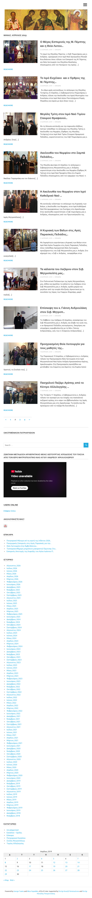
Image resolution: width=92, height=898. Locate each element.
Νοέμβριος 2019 (13, 783)
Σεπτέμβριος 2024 (14, 627)
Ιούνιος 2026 (12, 571)
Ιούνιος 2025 (12, 603)
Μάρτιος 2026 (12, 579)
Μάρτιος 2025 (12, 611)
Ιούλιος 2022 (12, 697)
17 (30, 866)
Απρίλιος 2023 (12, 673)
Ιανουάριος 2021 (13, 746)
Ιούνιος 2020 (12, 765)
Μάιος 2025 (11, 606)
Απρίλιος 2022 (12, 705)
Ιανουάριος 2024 (13, 649)
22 (6, 870)
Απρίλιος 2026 (12, 576)
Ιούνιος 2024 (12, 636)
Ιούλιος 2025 (12, 601)
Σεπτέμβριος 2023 (14, 660)
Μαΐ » (12, 880)
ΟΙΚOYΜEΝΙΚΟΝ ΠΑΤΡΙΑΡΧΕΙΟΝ (19, 433)
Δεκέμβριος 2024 (13, 619)
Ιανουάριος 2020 (13, 778)
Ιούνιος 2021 (12, 732)
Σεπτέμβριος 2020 (14, 757)
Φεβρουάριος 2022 (14, 711)
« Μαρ (6, 880)
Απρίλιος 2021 (12, 738)
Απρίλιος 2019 (12, 802)
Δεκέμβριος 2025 (13, 587)
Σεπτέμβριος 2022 (14, 692)
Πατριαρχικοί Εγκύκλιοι (16, 838)
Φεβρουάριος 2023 (14, 679)
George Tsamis (19, 891)
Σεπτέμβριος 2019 (14, 789)
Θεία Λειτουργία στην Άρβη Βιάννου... (22, 546)
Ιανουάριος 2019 (13, 810)
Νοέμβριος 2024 (13, 622)
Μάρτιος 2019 (12, 805)
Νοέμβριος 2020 (13, 751)
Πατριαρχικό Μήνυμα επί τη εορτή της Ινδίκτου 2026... (29, 541)
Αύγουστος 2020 (14, 759)
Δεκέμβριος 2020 (13, 748)
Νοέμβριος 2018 (13, 816)
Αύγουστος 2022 (14, 695)
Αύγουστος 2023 (14, 662)
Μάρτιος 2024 (12, 644)
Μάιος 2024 (11, 638)
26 (54, 870)
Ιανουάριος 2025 (13, 617)
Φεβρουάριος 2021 (14, 743)
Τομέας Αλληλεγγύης (15, 843)
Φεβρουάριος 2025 (14, 614)
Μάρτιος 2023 (12, 676)
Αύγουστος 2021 (14, 727)
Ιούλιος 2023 (12, 665)
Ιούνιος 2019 (12, 797)
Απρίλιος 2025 (12, 609)
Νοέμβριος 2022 (13, 687)
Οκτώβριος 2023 (13, 657)
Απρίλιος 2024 (12, 641)
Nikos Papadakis (32, 891)
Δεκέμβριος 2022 (13, 684)
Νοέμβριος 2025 (13, 590)
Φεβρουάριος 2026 (14, 582)
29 (6, 874)
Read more (8, 69)
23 (18, 870)
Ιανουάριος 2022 (13, 714)
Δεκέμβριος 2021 (13, 716)
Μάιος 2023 (11, 670)
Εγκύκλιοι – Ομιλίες (14, 833)
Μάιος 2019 (11, 800)
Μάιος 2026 (11, 574)
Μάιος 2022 (11, 703)
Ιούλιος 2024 (12, 633)
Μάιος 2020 (11, 767)
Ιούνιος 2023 (12, 668)
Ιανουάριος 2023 (13, 681)
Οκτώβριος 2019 (13, 786)
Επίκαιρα (58, 49)
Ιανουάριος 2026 (13, 584)
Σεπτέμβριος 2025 (14, 595)
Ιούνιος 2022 (12, 700)
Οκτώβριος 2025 (13, 592)
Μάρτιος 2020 (12, 773)
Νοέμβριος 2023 (13, 654)
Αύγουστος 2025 (14, 598)
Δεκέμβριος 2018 (13, 813)
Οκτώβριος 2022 (13, 689)
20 (66, 866)
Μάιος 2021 (11, 735)
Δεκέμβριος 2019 (13, 781)
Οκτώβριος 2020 (13, 754)
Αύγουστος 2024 (14, 630)
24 (30, 870)
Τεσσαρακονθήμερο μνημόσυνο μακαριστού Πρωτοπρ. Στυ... (31, 549)
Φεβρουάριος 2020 (14, 775)
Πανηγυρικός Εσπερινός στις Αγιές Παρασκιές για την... (29, 543)
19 (54, 866)
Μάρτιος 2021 (12, 740)
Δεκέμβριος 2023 (13, 652)
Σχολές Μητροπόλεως (16, 841)
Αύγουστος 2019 (14, 792)
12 (54, 862)
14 (78, 862)
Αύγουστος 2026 (14, 566)
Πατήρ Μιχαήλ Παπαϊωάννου (69, 891)
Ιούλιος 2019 (12, 794)
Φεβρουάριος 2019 (14, 808)
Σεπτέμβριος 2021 (14, 724)
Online (10, 511)
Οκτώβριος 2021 (13, 722)
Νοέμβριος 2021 (13, 719)
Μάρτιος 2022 (12, 708)
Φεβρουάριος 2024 (14, 646)
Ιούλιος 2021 (12, 730)
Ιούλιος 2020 (12, 762)
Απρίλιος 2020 (12, 770)
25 (42, 870)
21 (78, 866)
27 (66, 870)
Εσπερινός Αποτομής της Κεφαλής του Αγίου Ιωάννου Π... (30, 551)
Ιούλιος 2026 (12, 568)
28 (78, 870)
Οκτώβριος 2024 (13, 625)
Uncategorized (13, 830)
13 (66, 862)
